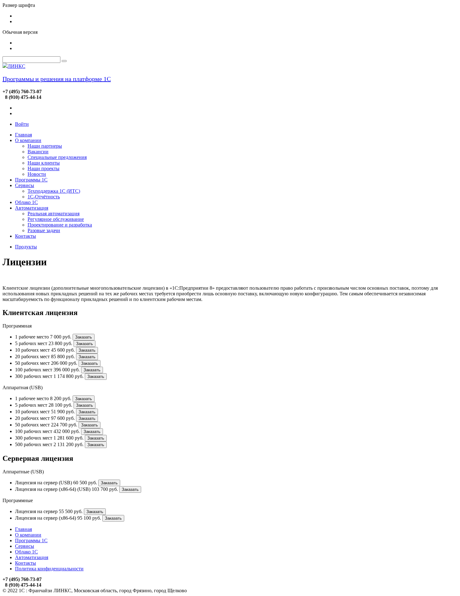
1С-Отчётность (44, 196)
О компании (28, 140)
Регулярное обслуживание (56, 219)
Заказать (83, 337)
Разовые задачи (44, 230)
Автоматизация (31, 208)
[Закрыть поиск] (64, 61)
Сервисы (24, 185)
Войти (22, 124)
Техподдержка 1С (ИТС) (54, 191)
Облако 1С (26, 202)
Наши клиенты (44, 163)
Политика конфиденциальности (49, 568)
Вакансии (38, 151)
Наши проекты (43, 168)
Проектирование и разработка (60, 224)
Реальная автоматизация (53, 213)
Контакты (25, 236)
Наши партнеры (45, 146)
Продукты (26, 246)
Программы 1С (31, 179)
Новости (37, 174)
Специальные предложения (57, 157)
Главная (23, 134)
